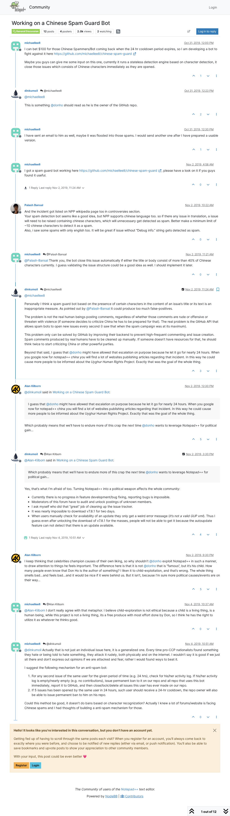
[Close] (215, 730)
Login (35, 765)
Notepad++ (129, 789)
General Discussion (27, 31)
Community (39, 7)
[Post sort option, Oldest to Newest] (189, 31)
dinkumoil (31, 90)
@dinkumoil (53, 643)
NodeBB (111, 796)
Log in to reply (207, 31)
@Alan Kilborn (52, 454)
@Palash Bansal (56, 254)
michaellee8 (32, 42)
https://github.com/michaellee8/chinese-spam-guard (93, 54)
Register (21, 765)
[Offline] (17, 46)
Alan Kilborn (32, 386)
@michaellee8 (52, 90)
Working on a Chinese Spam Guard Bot (81, 392)
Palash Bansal (33, 205)
